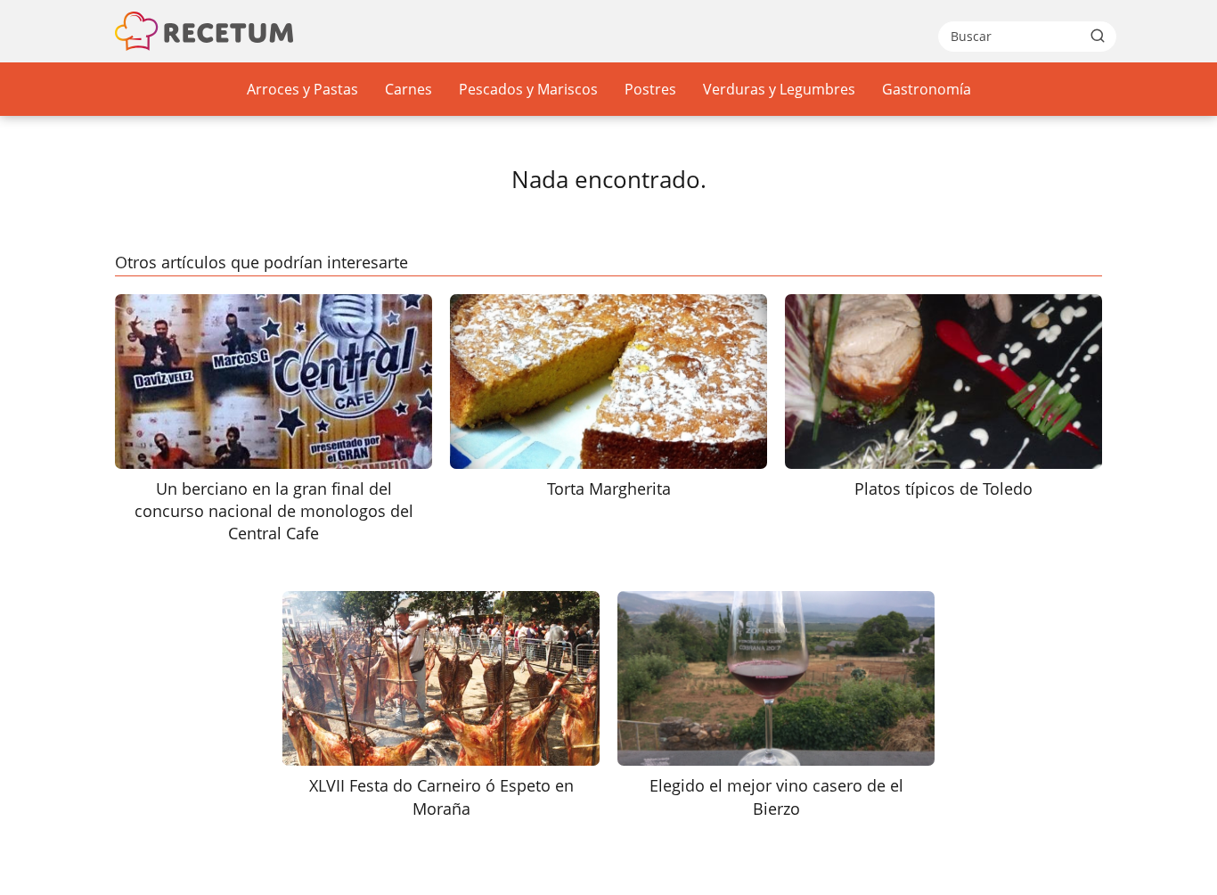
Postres (650, 89)
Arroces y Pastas (302, 89)
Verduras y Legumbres (779, 89)
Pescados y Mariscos (528, 89)
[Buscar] (1097, 35)
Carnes (408, 89)
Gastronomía (926, 89)
